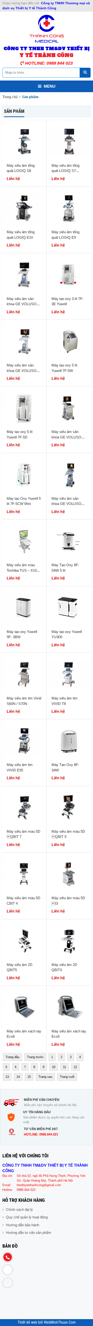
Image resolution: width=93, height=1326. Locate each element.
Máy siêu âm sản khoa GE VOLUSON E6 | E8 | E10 (68, 437)
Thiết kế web (28, 1322)
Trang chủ (10, 97)
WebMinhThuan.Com (60, 1322)
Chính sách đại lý (19, 1209)
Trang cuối (67, 1077)
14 (18, 1077)
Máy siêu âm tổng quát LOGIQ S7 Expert (65, 170)
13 (7, 1077)
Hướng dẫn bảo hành (22, 1225)
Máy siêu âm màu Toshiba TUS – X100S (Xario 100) (24, 570)
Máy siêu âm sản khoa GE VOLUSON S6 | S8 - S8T (23, 370)
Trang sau (45, 1077)
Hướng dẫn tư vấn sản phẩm (28, 1233)
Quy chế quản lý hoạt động (27, 1217)
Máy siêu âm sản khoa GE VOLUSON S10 (23, 304)
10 (53, 1067)
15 (29, 1077)
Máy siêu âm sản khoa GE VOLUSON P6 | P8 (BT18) (68, 503)
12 (75, 1067)
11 (64, 1067)
